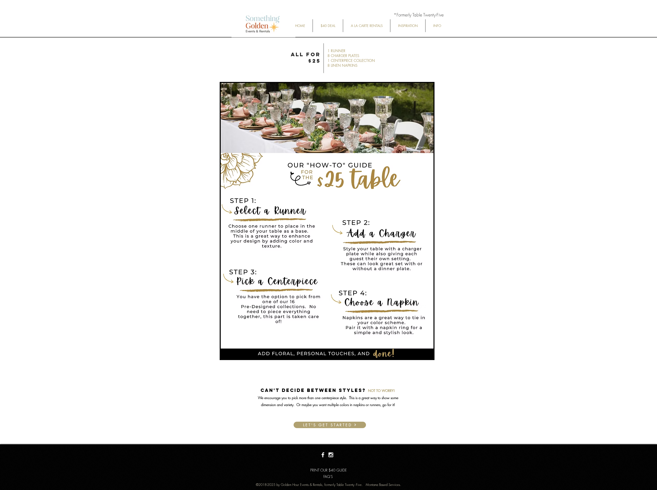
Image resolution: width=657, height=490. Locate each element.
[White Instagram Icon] (330, 454)
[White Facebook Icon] (323, 454)
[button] (328, 25)
